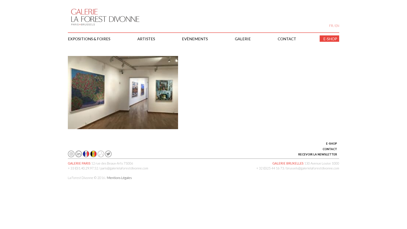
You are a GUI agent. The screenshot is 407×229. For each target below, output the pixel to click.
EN (337, 26)
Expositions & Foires (89, 38)
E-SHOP (331, 143)
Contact (287, 38)
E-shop (330, 38)
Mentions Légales (119, 178)
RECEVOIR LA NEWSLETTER (317, 154)
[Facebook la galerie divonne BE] (93, 156)
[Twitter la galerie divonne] (108, 156)
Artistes (146, 38)
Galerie (243, 38)
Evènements (195, 38)
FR (331, 26)
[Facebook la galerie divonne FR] (86, 156)
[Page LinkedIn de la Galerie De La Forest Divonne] (78, 156)
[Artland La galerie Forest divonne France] (101, 156)
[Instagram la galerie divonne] (71, 156)
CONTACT (330, 149)
